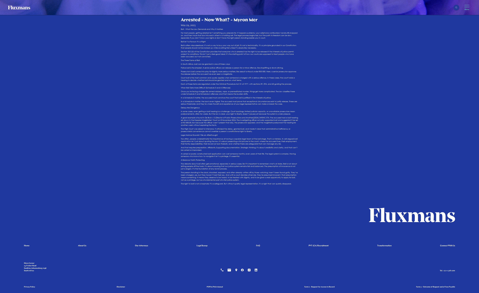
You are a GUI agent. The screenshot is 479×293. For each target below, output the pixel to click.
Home (26, 246)
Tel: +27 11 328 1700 (447, 271)
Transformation (384, 246)
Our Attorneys (141, 246)
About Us (82, 246)
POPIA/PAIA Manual (215, 287)
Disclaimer (121, 287)
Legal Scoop (202, 246)
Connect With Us (447, 246)
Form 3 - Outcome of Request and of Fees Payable (435, 287)
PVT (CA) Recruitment (319, 246)
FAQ (258, 246)
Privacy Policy (29, 287)
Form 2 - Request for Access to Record (319, 287)
